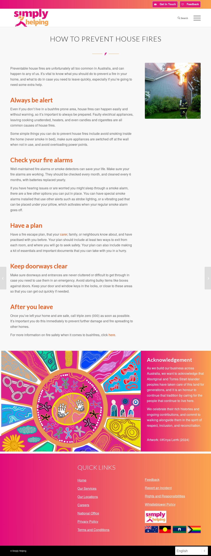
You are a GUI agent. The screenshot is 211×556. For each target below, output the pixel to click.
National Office (88, 513)
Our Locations (87, 496)
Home (81, 480)
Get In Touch (167, 4)
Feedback (192, 4)
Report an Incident (158, 487)
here (112, 334)
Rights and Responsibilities (165, 496)
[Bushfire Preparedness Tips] (208, 278)
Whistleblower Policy (160, 504)
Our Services (86, 488)
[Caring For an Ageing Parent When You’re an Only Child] (3, 278)
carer (63, 234)
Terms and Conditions (93, 529)
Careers (83, 505)
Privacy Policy (87, 521)
